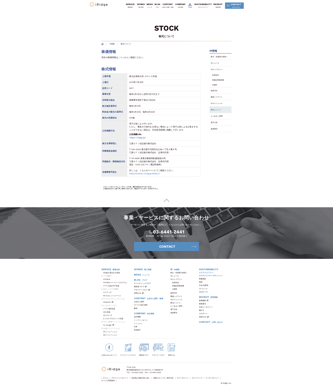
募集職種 (202, 300)
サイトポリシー (183, 378)
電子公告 (214, 122)
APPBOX (106, 279)
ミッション (138, 323)
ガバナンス (203, 289)
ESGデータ (203, 292)
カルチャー (203, 313)
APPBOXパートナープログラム (115, 283)
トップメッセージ (141, 320)
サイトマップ (197, 378)
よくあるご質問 (217, 116)
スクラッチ (107, 292)
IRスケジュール (217, 103)
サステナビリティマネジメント (211, 276)
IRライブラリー (217, 69)
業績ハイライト (217, 97)
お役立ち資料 (139, 302)
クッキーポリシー (212, 378)
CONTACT (236, 5)
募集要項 (202, 304)
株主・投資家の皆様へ (219, 57)
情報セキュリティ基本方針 (163, 378)
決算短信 (215, 75)
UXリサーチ (107, 315)
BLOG (157, 5)
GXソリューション (110, 335)
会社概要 (137, 317)
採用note (137, 293)
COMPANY (180, 5)
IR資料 (214, 85)
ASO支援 (106, 312)
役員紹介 (137, 330)
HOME (102, 44)
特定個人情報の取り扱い (141, 378)
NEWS (150, 5)
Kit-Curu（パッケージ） (112, 296)
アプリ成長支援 (109, 309)
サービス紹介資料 (141, 305)
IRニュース (215, 63)
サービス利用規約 (108, 381)
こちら (121, 57)
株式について (216, 110)
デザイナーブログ (141, 290)
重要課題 (202, 279)
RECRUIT (218, 5)
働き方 (201, 310)
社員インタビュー (206, 307)
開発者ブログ (139, 287)
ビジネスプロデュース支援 (113, 319)
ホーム (105, 378)
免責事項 (214, 129)
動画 (135, 308)
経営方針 (214, 91)
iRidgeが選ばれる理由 (111, 273)
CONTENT (167, 5)
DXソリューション (110, 332)
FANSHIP (107, 302)
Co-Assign (107, 325)
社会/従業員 (203, 285)
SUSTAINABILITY (203, 5)
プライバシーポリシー (119, 378)
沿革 (135, 327)
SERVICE (130, 5)
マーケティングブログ (142, 283)
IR (190, 5)
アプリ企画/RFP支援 (111, 286)
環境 (200, 282)
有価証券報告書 (218, 80)
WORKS (141, 5)
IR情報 (112, 44)
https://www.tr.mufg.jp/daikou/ (144, 173)
